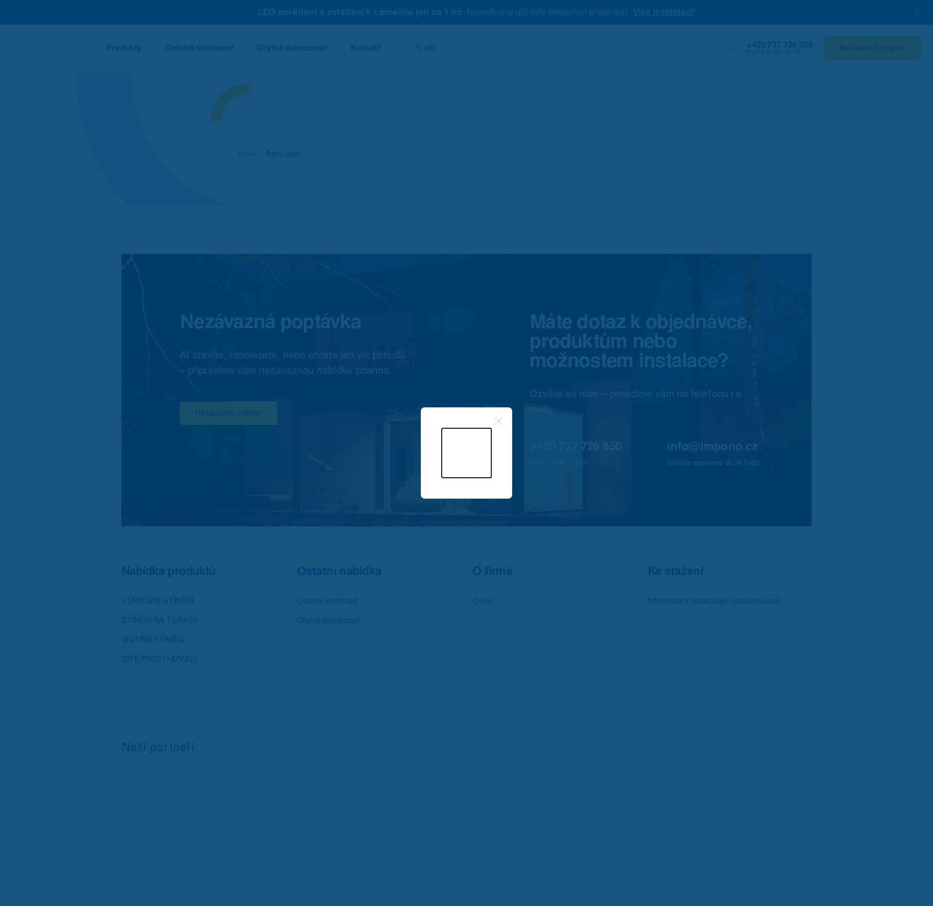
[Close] (498, 421)
